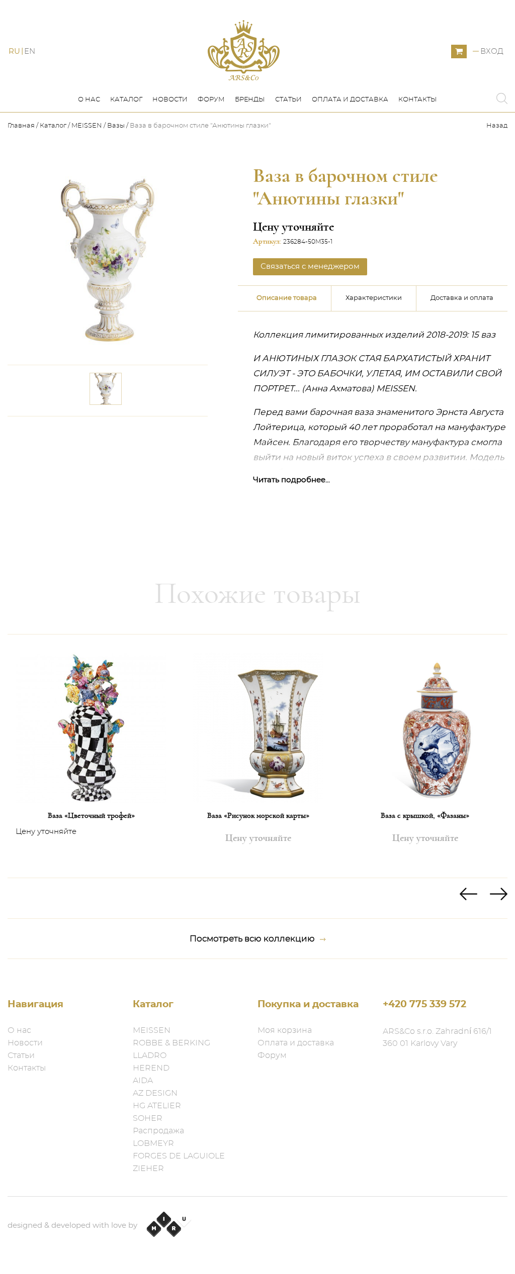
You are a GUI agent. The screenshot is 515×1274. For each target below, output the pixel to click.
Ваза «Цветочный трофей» (91, 815)
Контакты (417, 99)
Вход (491, 51)
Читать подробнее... (291, 480)
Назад (496, 126)
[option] (91, 756)
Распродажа (158, 1131)
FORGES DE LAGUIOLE (179, 1156)
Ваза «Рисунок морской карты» (258, 815)
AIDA (143, 1081)
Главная (22, 126)
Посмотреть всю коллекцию (252, 938)
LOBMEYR (153, 1143)
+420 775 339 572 (424, 1004)
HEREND (151, 1068)
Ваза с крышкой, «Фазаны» (425, 815)
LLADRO (149, 1055)
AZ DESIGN (155, 1093)
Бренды (250, 99)
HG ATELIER (157, 1106)
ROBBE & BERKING (171, 1043)
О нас (89, 99)
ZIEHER (148, 1168)
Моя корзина (285, 1030)
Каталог (126, 99)
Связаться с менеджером (141, 436)
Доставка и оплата (462, 298)
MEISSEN (86, 126)
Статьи (288, 99)
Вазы (116, 126)
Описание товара (286, 298)
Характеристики (374, 298)
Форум (211, 99)
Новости (170, 99)
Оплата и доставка (350, 99)
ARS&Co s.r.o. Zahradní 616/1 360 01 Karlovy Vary (437, 1037)
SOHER (147, 1118)
